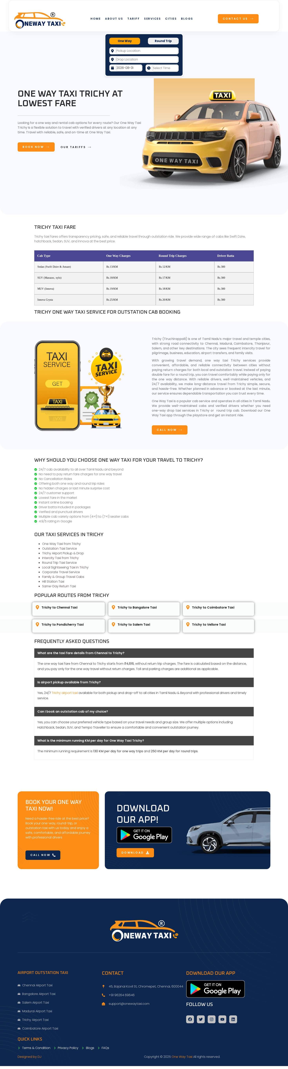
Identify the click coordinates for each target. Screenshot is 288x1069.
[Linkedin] (233, 1019)
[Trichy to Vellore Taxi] (188, 624)
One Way (125, 41)
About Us (114, 19)
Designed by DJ (30, 1056)
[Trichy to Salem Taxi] (113, 624)
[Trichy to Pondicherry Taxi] (37, 624)
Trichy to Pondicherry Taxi (63, 624)
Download (132, 853)
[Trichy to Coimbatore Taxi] (188, 607)
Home (96, 19)
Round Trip (163, 41)
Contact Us (235, 19)
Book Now (33, 147)
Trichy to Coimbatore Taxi (213, 607)
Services (152, 19)
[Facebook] (190, 1019)
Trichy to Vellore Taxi (209, 624)
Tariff (133, 19)
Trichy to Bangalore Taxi (137, 607)
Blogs (187, 19)
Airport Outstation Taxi (43, 973)
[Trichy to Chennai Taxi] (37, 607)
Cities (171, 19)
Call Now (167, 430)
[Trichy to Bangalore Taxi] (113, 607)
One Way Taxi (182, 1056)
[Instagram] (212, 1019)
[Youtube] (222, 1019)
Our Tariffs (73, 147)
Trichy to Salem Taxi (134, 624)
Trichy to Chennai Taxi (59, 607)
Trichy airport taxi (65, 693)
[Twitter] (201, 1019)
